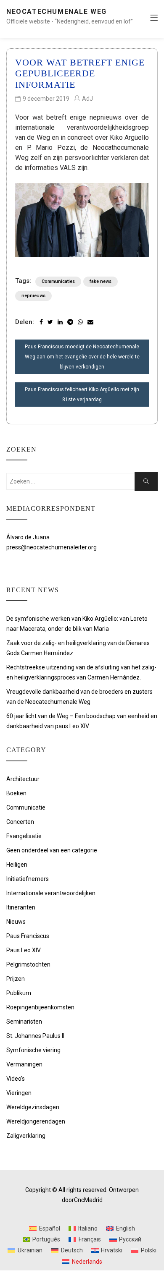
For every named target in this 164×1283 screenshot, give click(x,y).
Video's (15, 1078)
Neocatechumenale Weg (56, 12)
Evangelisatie (24, 836)
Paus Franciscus (27, 936)
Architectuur (23, 779)
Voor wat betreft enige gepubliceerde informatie (80, 73)
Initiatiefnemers (27, 878)
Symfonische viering (33, 1050)
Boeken (16, 793)
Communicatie (25, 807)
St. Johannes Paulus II (35, 1035)
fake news (100, 281)
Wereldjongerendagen (35, 1121)
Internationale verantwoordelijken (50, 893)
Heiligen (16, 864)
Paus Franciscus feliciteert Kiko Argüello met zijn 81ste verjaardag (82, 394)
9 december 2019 (46, 98)
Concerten (20, 821)
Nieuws (16, 921)
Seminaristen (24, 1021)
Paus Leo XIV (23, 950)
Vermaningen (24, 1064)
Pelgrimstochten (28, 964)
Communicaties (58, 281)
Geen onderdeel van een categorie (51, 850)
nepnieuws (33, 295)
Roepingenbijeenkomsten (40, 1007)
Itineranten (20, 907)
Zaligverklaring (25, 1135)
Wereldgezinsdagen (32, 1107)
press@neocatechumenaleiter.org (51, 547)
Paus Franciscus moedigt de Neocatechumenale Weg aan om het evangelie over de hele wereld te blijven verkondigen (82, 357)
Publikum (18, 993)
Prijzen (15, 978)
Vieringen (19, 1093)
